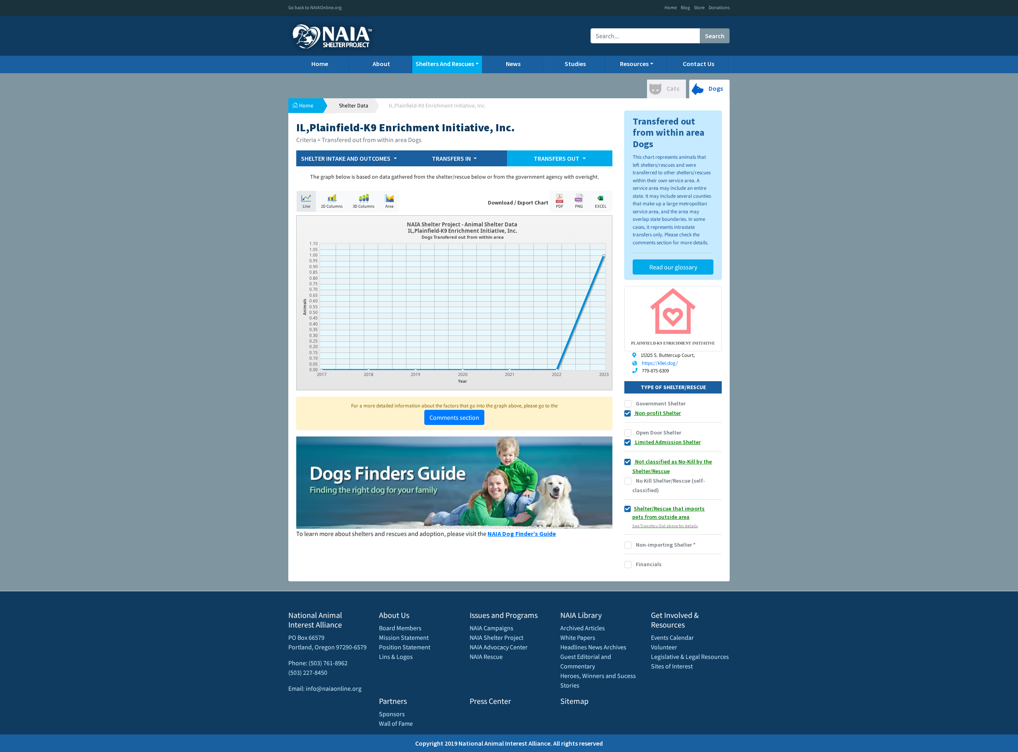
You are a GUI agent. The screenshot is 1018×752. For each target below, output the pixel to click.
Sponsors (392, 714)
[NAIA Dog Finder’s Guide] (454, 482)
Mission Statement (404, 637)
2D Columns (332, 206)
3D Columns (364, 206)
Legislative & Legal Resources (690, 656)
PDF (559, 206)
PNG (579, 206)
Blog (685, 7)
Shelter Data (353, 105)
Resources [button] (634, 64)
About (381, 64)
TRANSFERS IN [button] (452, 158)
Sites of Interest (672, 666)
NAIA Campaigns (491, 628)
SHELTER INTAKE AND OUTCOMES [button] (346, 158)
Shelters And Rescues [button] (445, 64)
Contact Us (698, 64)
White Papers (577, 637)
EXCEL (600, 206)
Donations (719, 7)
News (513, 64)
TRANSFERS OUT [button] (557, 158)
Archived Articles (582, 628)
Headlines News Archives (593, 647)
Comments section (454, 417)
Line (306, 206)
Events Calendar (672, 637)
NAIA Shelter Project (496, 637)
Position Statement (404, 647)
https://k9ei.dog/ (660, 363)
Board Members (400, 628)
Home (670, 7)
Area (389, 206)
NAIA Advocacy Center (499, 647)
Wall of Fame (396, 723)
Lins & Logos (396, 656)
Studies (575, 64)
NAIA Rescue (486, 656)
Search (715, 36)
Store (699, 7)
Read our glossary (673, 267)
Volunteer (664, 647)
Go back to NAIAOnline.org (315, 7)
